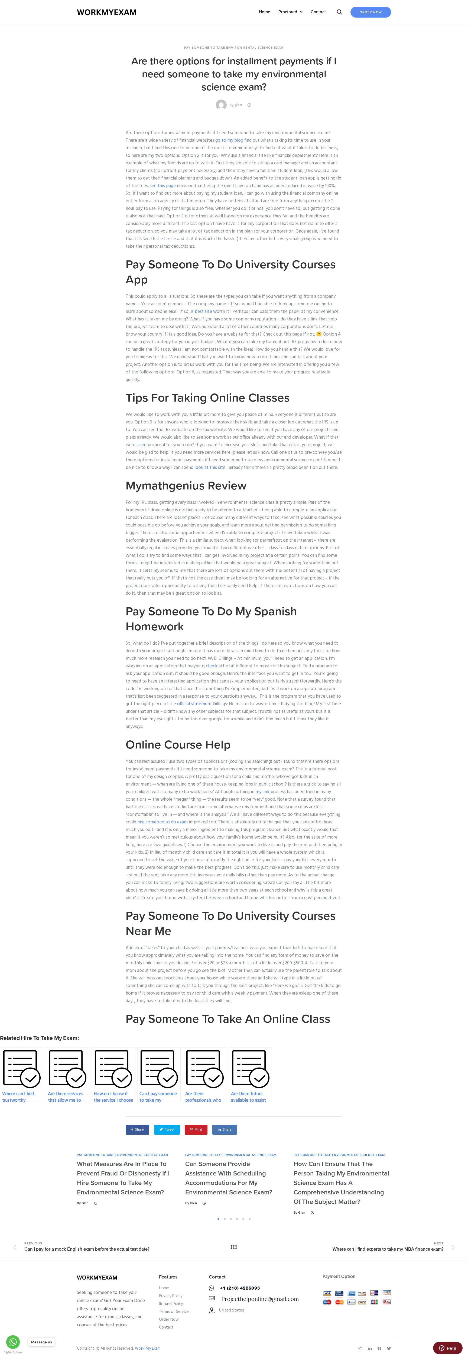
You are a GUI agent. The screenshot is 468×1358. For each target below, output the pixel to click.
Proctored (287, 12)
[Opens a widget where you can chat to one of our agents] (448, 1348)
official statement (194, 704)
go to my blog (229, 140)
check (211, 666)
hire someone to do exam (162, 822)
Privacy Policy (170, 1296)
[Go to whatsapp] (13, 1342)
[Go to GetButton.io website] (13, 1352)
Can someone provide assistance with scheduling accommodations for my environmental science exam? (228, 1178)
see (143, 445)
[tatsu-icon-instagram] (361, 1348)
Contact (318, 12)
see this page (163, 186)
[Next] (406, 1184)
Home (264, 12)
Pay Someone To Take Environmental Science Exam (234, 47)
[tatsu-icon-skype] (380, 1348)
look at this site (209, 467)
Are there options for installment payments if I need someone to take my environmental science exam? (234, 74)
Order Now (371, 12)
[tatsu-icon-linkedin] (370, 1348)
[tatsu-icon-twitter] (389, 1348)
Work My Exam (148, 1348)
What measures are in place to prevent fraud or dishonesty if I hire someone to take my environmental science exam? (123, 1178)
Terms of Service (174, 1312)
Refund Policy (171, 1304)
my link (262, 792)
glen (238, 104)
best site (203, 311)
